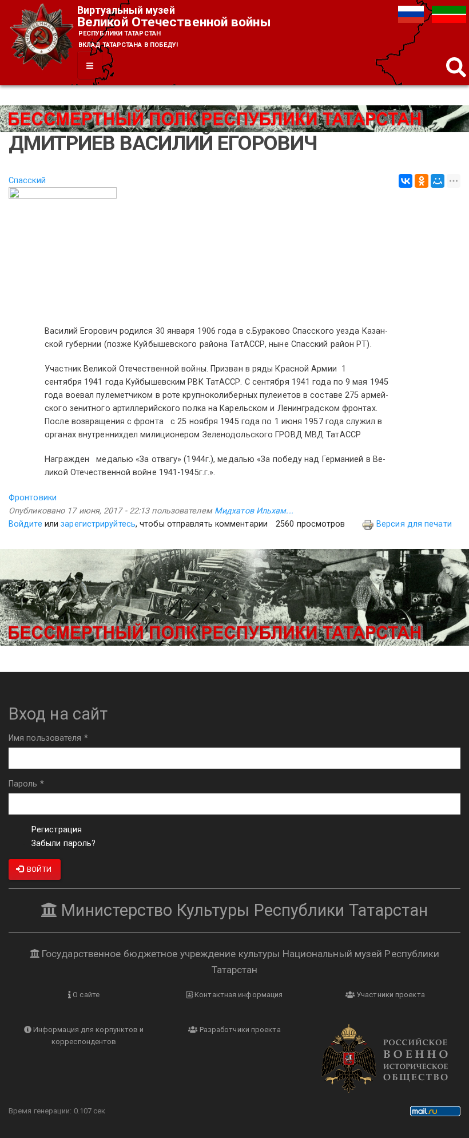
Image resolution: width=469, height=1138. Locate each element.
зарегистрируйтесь (98, 524)
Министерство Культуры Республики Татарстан (242, 910)
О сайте (85, 994)
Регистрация (56, 830)
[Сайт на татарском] (449, 14)
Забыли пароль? (63, 843)
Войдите (25, 524)
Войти (38, 869)
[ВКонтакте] (405, 181)
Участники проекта (390, 994)
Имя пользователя (48, 738)
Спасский (27, 180)
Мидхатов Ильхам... (253, 511)
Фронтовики (33, 498)
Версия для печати (414, 524)
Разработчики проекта (239, 1029)
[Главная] (43, 38)
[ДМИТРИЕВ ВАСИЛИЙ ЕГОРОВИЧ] (234, 250)
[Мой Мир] (437, 181)
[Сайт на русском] (412, 14)
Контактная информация (238, 994)
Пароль (26, 784)
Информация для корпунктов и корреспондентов (87, 1035)
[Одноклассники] (421, 181)
